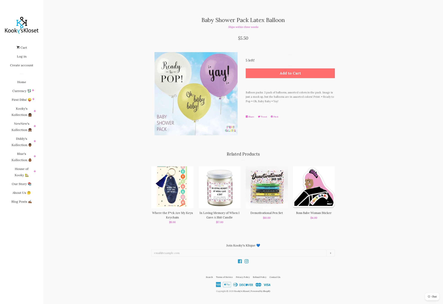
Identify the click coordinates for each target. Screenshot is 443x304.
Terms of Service (224, 277)
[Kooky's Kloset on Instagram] (247, 262)
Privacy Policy (243, 277)
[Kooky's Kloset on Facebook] (240, 262)
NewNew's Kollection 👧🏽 (22, 127)
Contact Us (274, 277)
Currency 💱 (21, 91)
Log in (21, 56)
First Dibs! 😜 (21, 100)
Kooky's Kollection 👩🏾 (22, 112)
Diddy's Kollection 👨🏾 (22, 142)
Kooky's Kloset (241, 291)
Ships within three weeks (243, 27)
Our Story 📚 (21, 184)
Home (21, 82)
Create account (21, 65)
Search (209, 277)
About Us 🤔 (21, 193)
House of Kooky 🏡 (22, 172)
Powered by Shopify (260, 291)
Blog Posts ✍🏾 (21, 202)
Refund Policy (259, 277)
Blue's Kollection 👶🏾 (22, 157)
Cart (23, 48)
